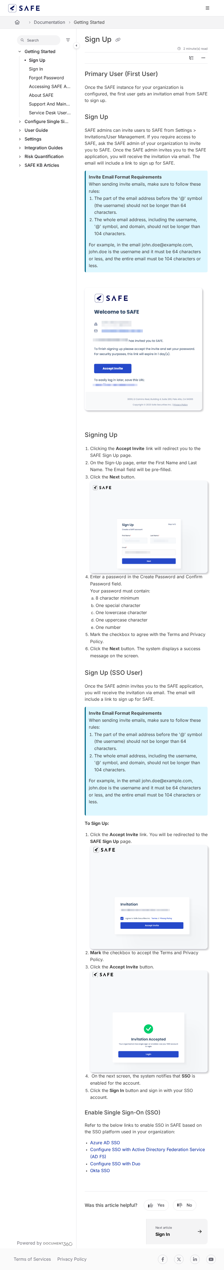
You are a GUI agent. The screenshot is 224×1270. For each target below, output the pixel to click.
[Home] (24, 8)
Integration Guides (44, 147)
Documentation (49, 22)
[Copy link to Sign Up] (116, 117)
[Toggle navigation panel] (76, 45)
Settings (33, 139)
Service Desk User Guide (50, 112)
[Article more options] (203, 58)
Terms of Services (32, 1259)
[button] (38, 40)
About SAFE (41, 95)
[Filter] (68, 40)
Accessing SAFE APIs (50, 86)
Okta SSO (100, 1170)
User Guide (36, 130)
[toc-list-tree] (191, 58)
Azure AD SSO (105, 1142)
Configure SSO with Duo (115, 1163)
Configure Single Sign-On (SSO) (48, 121)
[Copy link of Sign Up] (117, 39)
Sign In (36, 69)
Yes (160, 1205)
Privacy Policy (72, 1259)
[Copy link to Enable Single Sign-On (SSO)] (168, 1112)
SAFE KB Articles (42, 165)
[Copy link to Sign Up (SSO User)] (151, 673)
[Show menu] (207, 8)
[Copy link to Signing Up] (126, 435)
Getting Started (40, 51)
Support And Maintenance (50, 104)
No (189, 1205)
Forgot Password (46, 77)
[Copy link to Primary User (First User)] (166, 74)
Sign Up (37, 60)
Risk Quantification (44, 156)
